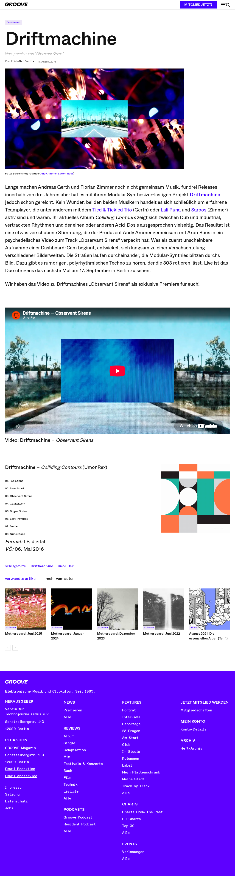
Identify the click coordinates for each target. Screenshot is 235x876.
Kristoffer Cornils (22, 61)
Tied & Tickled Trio (112, 209)
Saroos (198, 209)
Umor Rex (66, 565)
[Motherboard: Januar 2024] (71, 608)
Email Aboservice (21, 776)
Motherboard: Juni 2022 (161, 633)
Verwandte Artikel (20, 579)
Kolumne (11, 627)
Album (193, 627)
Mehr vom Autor (60, 579)
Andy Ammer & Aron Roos (56, 173)
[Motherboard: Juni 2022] (163, 608)
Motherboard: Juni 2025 (23, 633)
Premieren (13, 22)
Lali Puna (171, 209)
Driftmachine (205, 194)
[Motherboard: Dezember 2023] (117, 608)
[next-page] (15, 648)
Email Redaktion (20, 769)
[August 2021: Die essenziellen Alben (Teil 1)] (209, 608)
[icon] (225, 5)
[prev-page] (8, 648)
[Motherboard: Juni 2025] (25, 608)
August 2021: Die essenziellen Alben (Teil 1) (208, 636)
